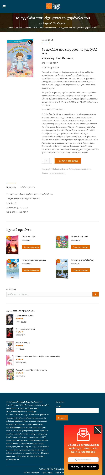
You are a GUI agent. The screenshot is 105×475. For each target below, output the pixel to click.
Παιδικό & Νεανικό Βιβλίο (63, 169)
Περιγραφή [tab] (11, 187)
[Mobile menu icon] (4, 6)
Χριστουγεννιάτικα (83, 169)
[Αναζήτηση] (95, 294)
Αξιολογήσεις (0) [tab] (28, 187)
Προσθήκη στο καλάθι (68, 161)
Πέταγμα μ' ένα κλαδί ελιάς (82, 260)
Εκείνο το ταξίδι (29, 237)
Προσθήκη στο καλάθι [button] (31, 247)
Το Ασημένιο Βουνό (79, 237)
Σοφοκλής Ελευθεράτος (57, 173)
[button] (30, 42)
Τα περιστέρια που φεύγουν (34, 260)
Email (58, 406)
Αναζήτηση (11, 289)
